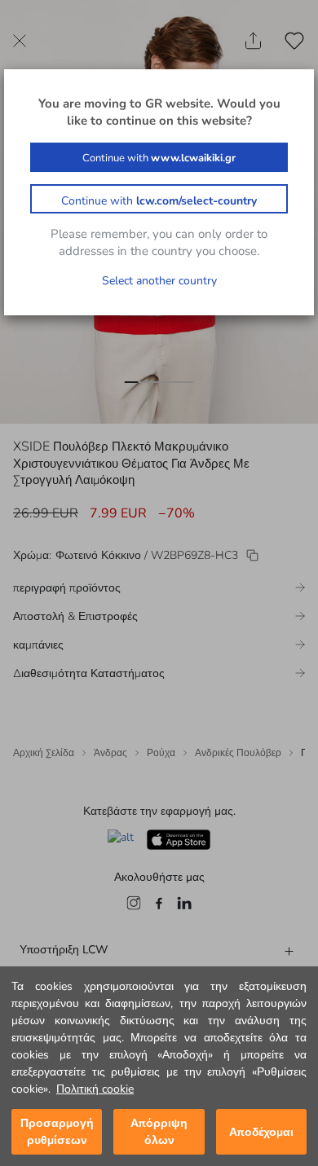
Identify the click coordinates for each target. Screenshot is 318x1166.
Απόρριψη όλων (159, 1131)
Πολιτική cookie (95, 1089)
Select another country (159, 280)
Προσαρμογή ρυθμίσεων (57, 1131)
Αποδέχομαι (261, 1132)
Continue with (159, 158)
